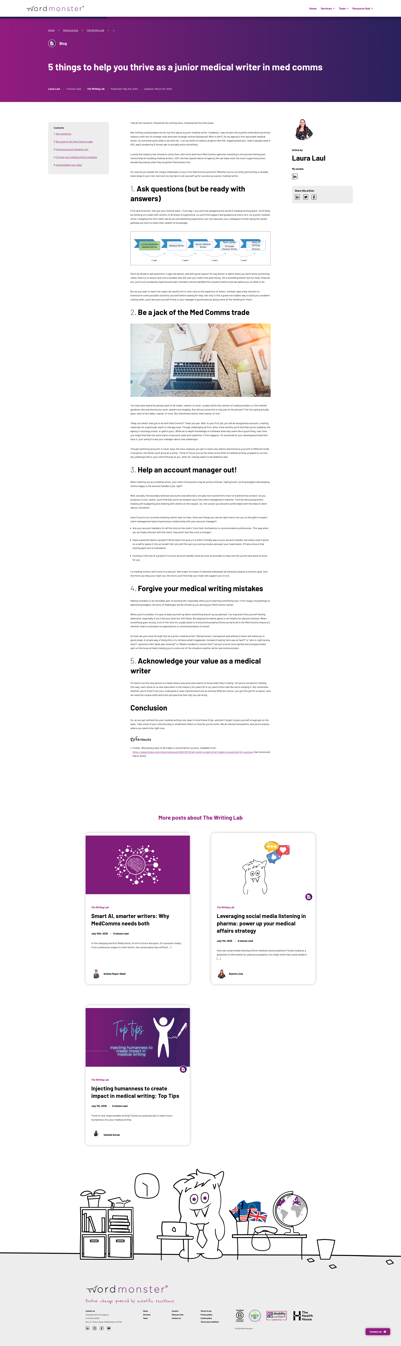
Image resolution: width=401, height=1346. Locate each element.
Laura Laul (54, 88)
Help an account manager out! (72, 149)
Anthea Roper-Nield (114, 973)
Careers (175, 1311)
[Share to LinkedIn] (297, 198)
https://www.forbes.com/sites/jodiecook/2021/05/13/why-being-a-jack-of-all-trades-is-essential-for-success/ (193, 751)
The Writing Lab (95, 30)
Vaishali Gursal (111, 1134)
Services (326, 8)
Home (313, 8)
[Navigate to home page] (55, 8)
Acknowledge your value (69, 164)
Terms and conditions (210, 1322)
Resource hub (70, 30)
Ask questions (63, 133)
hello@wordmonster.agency (97, 1315)
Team (342, 8)
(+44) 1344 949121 (92, 1318)
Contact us (176, 1318)
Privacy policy (206, 1315)
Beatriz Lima (236, 973)
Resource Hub (361, 8)
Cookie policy (206, 1318)
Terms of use (206, 1311)
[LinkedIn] (295, 178)
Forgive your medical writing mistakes (76, 157)
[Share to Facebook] (314, 198)
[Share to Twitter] (305, 198)
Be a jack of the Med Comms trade (74, 141)
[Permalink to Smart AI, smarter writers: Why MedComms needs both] (138, 901)
